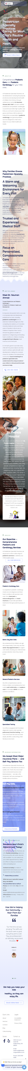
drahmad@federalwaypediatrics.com (18, 1051)
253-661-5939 (11, 886)
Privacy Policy (18, 1023)
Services (5, 1021)
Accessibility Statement (18, 1019)
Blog (4, 1028)
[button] (15, 11)
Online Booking (7, 1031)
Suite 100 (15, 1042)
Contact (5, 1025)
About (4, 1018)
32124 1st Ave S (17, 1040)
